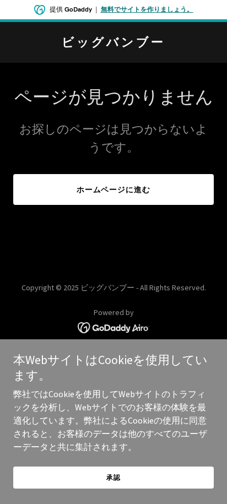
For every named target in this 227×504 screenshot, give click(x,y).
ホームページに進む (114, 189)
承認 (113, 477)
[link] (113, 42)
